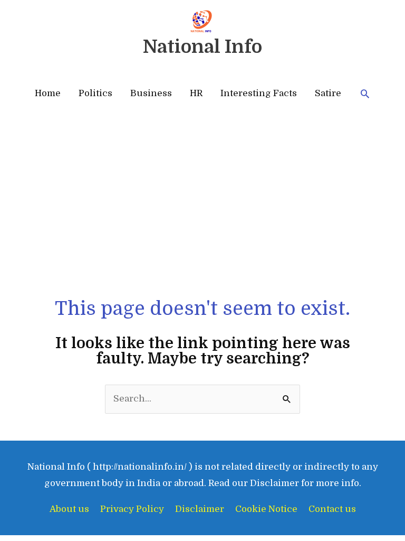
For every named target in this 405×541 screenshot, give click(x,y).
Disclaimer (199, 509)
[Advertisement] (202, 217)
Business (151, 93)
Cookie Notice (266, 509)
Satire (328, 93)
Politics (95, 93)
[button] (365, 93)
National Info (202, 46)
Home (48, 93)
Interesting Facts (258, 93)
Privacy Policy (132, 509)
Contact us (332, 509)
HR (196, 93)
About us (69, 509)
